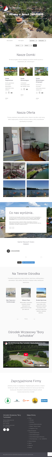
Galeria (30, 443)
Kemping (32, 422)
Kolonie (14, 188)
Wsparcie (30, 445)
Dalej (35, 45)
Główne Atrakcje (32, 441)
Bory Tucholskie (15, 8)
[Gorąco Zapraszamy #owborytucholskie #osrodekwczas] (26, 257)
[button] (4, 19)
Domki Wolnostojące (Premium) (40, 80)
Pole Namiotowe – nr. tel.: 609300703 (38, 438)
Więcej (26, 26)
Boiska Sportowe (41, 300)
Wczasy (26, 144)
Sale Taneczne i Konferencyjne (10, 301)
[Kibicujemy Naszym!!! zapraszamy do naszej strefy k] (41, 257)
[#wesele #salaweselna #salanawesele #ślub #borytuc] (10, 257)
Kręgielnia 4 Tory (33, 428)
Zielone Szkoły (38, 170)
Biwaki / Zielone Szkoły (35, 426)
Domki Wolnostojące (25, 79)
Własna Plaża (26, 300)
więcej (6, 98)
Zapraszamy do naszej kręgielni (26, 14)
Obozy (37, 188)
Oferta (29, 418)
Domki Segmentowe (9, 79)
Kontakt (30, 447)
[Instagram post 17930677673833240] (18, 257)
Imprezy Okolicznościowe (14, 170)
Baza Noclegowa (32, 430)
